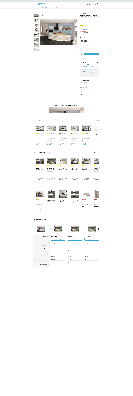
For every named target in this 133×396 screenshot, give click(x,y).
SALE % (50, 7)
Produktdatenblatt (49, 140)
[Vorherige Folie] (51, 229)
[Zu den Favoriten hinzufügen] (81, 54)
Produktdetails (83, 91)
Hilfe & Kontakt (54, 7)
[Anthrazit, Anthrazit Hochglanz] (82, 40)
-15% (81, 25)
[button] (36, 15)
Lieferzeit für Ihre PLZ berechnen (89, 66)
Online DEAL (87, 25)
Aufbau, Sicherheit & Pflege (85, 94)
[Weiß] (85, 40)
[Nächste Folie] (99, 134)
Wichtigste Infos (83, 87)
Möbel (40, 7)
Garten (46, 7)
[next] (37, 51)
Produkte (35, 7)
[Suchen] (49, 4)
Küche (43, 7)
